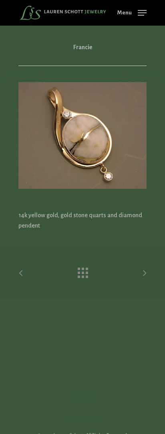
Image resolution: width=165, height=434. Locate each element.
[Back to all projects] (82, 271)
